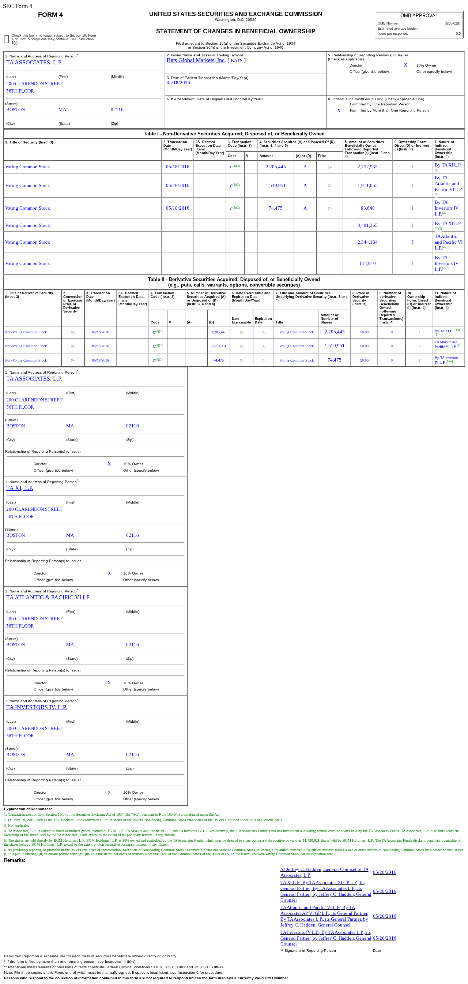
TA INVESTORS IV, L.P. (36, 707)
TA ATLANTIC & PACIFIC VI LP (48, 597)
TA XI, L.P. (19, 488)
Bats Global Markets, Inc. (196, 60)
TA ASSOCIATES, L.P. (34, 62)
